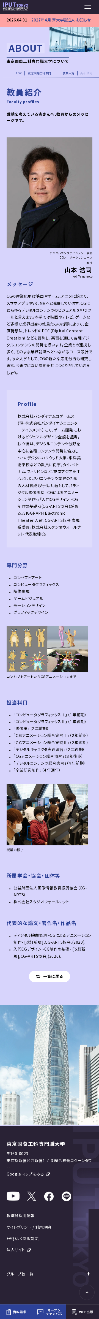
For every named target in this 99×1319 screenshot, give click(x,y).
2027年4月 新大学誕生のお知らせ (61, 20)
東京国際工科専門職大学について (42, 73)
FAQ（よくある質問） (23, 1238)
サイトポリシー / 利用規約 (29, 1227)
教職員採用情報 (21, 1215)
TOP (18, 73)
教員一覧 (68, 73)
